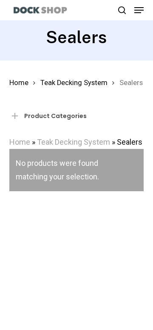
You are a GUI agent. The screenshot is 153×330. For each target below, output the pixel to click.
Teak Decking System (74, 83)
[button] (139, 10)
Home (18, 83)
